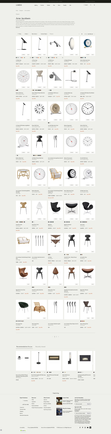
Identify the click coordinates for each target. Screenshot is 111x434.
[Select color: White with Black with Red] (16, 90)
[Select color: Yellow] (84, 321)
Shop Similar (24, 54)
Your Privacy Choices (47, 409)
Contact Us (22, 407)
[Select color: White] (19, 57)
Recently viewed (40, 346)
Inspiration (34, 401)
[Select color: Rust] (37, 372)
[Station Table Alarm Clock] (87, 43)
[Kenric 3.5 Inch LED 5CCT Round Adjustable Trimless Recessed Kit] (23, 358)
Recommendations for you (24, 346)
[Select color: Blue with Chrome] (18, 321)
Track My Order (23, 409)
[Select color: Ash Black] (35, 90)
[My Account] (90, 5)
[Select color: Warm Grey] (24, 57)
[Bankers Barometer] (39, 174)
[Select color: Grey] (84, 57)
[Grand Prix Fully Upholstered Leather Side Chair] (71, 273)
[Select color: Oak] (32, 90)
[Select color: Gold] (36, 372)
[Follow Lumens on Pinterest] (82, 427)
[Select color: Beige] (37, 155)
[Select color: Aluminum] (49, 90)
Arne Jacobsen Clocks (84, 61)
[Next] (67, 1)
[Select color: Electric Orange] (22, 57)
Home (17, 10)
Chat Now (26, 400)
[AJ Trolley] (55, 240)
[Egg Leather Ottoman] (87, 273)
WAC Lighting (18, 377)
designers (18, 14)
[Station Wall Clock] (87, 108)
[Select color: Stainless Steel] (18, 57)
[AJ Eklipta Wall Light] (71, 43)
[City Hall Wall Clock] (87, 141)
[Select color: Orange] (81, 321)
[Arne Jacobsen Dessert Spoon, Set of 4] (71, 307)
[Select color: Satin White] (48, 372)
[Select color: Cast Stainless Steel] (81, 372)
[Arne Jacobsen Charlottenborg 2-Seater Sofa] (23, 240)
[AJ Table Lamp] (23, 43)
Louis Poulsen (18, 61)
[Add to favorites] (17, 54)
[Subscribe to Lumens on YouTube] (88, 427)
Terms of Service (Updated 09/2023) (47, 427)
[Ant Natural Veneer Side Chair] (39, 141)
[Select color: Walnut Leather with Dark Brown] (22, 321)
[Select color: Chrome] (35, 372)
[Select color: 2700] (80, 90)
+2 (44, 372)
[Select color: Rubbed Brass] (65, 372)
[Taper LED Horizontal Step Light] (54, 358)
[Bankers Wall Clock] (23, 76)
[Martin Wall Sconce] (69, 358)
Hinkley (48, 376)
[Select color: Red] (40, 155)
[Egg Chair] (55, 208)
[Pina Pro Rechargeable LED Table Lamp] (38, 358)
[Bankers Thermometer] (71, 141)
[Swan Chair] (87, 208)
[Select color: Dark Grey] (17, 155)
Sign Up (88, 403)
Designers (21, 10)
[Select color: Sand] (38, 372)
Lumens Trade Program (90, 1)
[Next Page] (58, 337)
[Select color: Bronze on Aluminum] (79, 372)
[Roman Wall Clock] (39, 108)
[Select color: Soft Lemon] (23, 57)
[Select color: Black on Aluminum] (78, 372)
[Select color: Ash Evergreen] (38, 90)
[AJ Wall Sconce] (55, 43)
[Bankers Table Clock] (23, 141)
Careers (45, 405)
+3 (30, 57)
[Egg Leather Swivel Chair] (23, 273)
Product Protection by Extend (37, 407)
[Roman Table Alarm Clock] (71, 174)
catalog (69, 411)
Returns (21, 413)
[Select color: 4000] (18, 122)
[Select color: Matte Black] (50, 372)
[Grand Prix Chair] (23, 208)
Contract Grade (44, 33)
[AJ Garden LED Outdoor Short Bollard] (87, 76)
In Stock (26, 33)
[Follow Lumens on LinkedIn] (90, 427)
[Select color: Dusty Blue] (37, 57)
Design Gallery (46, 401)
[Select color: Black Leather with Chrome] (23, 321)
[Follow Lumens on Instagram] (85, 427)
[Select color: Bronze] (47, 372)
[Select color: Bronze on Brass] (80, 372)
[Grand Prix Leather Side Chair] (39, 273)
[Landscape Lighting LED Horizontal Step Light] (85, 358)
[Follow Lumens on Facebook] (80, 427)
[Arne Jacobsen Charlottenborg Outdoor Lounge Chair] (55, 174)
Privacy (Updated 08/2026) (33, 427)
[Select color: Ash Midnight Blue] (39, 90)
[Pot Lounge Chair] (23, 307)
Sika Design (18, 193)
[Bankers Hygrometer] (71, 108)
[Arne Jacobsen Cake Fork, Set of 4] (39, 240)
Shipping (21, 411)
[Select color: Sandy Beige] (49, 122)
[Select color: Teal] (85, 57)
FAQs (33, 399)
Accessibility (22, 427)
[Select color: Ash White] (34, 90)
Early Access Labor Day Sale (57, 1)
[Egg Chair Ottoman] (71, 208)
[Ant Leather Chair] (87, 240)
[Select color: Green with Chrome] (16, 321)
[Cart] (94, 5)
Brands (33, 403)
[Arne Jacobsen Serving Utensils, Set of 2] (55, 141)
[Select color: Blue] (39, 155)
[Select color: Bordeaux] (80, 57)
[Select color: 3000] (81, 90)
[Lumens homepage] (19, 5)
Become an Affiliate (47, 403)
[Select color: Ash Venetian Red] (40, 90)
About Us (45, 399)
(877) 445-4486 (26, 404)
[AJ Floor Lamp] (39, 43)
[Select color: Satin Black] (49, 372)
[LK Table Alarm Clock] (87, 174)
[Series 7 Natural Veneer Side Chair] (39, 76)
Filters (20, 33)
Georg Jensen (50, 159)
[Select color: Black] (16, 57)
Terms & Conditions (47, 407)
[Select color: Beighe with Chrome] (17, 321)
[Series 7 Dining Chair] (87, 307)
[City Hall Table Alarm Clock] (55, 108)
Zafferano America (34, 376)
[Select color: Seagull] (48, 188)
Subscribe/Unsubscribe (24, 415)
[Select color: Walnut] (33, 90)
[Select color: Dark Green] (38, 155)
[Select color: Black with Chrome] (19, 321)
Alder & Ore (64, 376)
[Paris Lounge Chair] (39, 307)
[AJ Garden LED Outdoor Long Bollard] (23, 108)
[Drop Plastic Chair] (39, 208)
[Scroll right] (93, 363)
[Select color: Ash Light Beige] (37, 90)
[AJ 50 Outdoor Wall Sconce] (55, 76)
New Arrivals (34, 33)
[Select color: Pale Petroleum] (17, 57)
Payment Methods (35, 405)
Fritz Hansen (34, 94)
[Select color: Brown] (80, 321)
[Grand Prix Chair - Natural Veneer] (71, 240)
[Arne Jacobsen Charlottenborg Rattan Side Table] (23, 174)
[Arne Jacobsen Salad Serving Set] (55, 307)
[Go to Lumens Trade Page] (59, 401)
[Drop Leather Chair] (55, 273)
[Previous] (43, 1)
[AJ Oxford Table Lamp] (71, 76)
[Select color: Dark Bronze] (93, 372)
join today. (68, 401)
